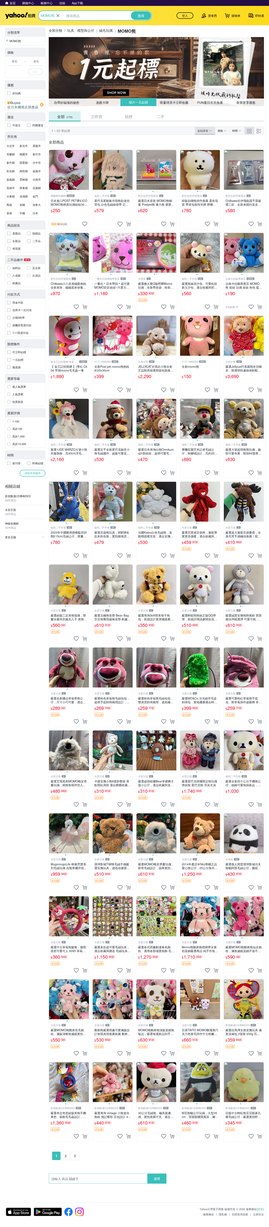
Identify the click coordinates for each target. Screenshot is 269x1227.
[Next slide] (86, 170)
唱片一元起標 (138, 102)
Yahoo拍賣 (20, 16)
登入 (185, 15)
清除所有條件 (32, 473)
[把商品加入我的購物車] (128, 223)
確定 (35, 72)
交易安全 (258, 1214)
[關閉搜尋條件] (58, 15)
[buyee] (25, 105)
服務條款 (208, 1214)
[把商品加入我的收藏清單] (84, 223)
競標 (128, 116)
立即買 (96, 116)
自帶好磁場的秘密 (66, 102)
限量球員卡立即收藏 (174, 102)
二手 (160, 116)
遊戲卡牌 (102, 102)
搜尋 (157, 1178)
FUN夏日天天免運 (210, 102)
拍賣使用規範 (240, 1214)
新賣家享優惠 (245, 102)
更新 (260, 1209)
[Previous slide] (51, 170)
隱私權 (223, 1214)
